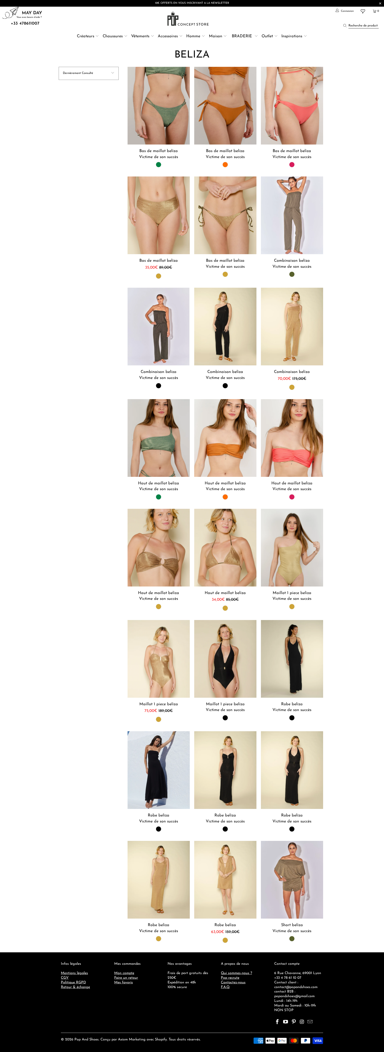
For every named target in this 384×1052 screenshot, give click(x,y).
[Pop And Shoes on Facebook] (277, 1022)
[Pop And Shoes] (188, 18)
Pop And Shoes (86, 1039)
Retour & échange (75, 987)
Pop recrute (230, 978)
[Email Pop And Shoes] (310, 1022)
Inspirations (292, 36)
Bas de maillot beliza (159, 106)
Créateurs (85, 36)
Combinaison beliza (292, 215)
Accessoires (168, 36)
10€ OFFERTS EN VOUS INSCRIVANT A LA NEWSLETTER (192, 3)
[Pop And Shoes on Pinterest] (293, 1022)
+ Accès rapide (158, 116)
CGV (65, 978)
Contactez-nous (233, 982)
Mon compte (124, 973)
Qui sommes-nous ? (236, 973)
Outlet (267, 36)
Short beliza (292, 880)
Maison (215, 36)
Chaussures (113, 36)
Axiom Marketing (132, 1039)
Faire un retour (126, 978)
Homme (193, 36)
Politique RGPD (73, 982)
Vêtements (140, 36)
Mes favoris (123, 982)
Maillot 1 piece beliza (292, 547)
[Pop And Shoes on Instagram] (302, 1022)
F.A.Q (225, 987)
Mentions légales (74, 973)
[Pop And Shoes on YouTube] (285, 1022)
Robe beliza (292, 659)
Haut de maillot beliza (159, 438)
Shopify (161, 1039)
